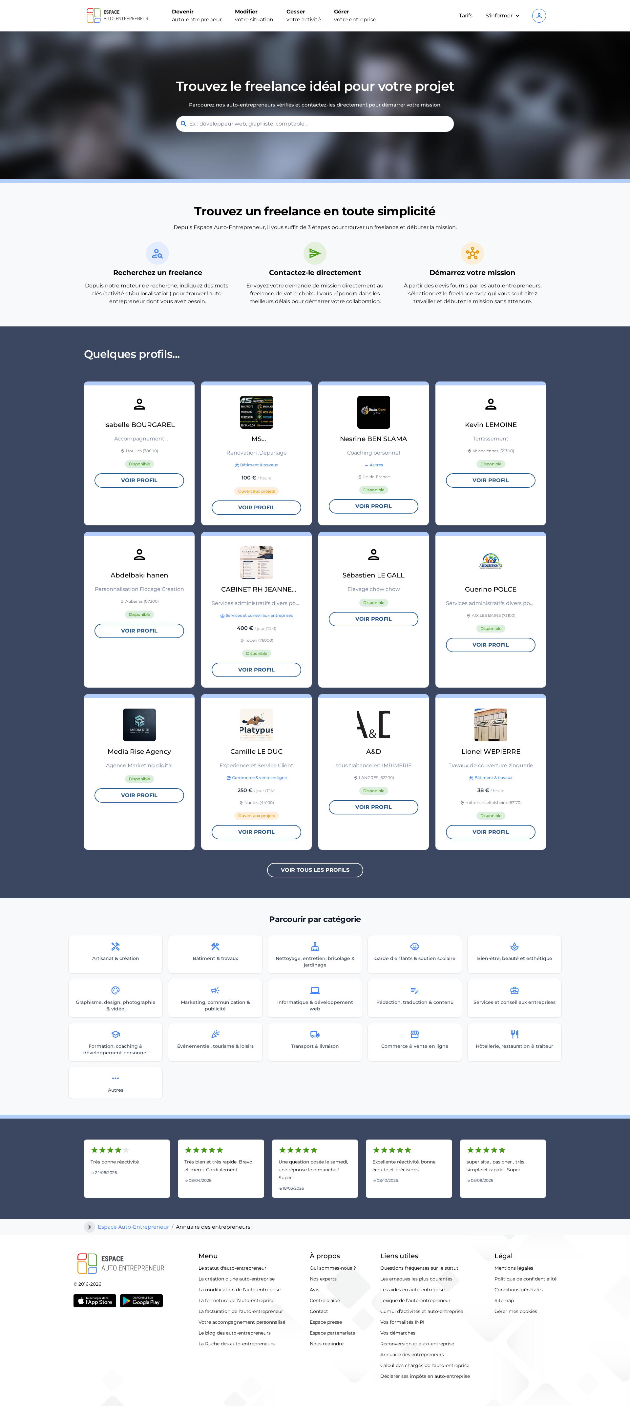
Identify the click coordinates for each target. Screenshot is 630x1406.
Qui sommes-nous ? (333, 1268)
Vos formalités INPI (402, 1322)
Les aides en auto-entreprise (412, 1290)
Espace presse (326, 1322)
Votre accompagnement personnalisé (242, 1322)
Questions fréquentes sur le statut (419, 1268)
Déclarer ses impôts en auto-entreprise (425, 1376)
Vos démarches (397, 1333)
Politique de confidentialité (525, 1279)
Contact (319, 1311)
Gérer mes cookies (515, 1311)
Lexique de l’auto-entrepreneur (415, 1300)
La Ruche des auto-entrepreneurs (237, 1344)
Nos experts (323, 1279)
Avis (314, 1290)
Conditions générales (518, 1290)
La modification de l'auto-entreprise (240, 1290)
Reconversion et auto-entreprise (417, 1344)
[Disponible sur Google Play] (141, 1300)
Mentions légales (513, 1268)
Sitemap (504, 1300)
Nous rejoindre (327, 1344)
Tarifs (465, 15)
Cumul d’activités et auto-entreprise (421, 1311)
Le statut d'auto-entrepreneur (232, 1268)
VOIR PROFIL (139, 480)
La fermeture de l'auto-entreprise (236, 1300)
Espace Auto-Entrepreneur (133, 1227)
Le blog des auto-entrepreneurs (235, 1333)
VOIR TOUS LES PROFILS (315, 870)
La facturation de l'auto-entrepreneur (241, 1311)
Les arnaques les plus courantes (416, 1279)
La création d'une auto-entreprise (237, 1279)
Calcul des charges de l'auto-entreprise (424, 1365)
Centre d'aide (325, 1300)
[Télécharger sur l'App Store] (95, 1300)
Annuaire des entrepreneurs (412, 1354)
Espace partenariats (332, 1333)
